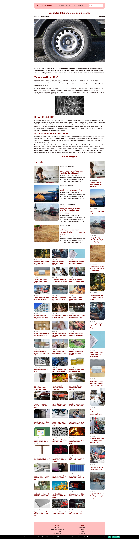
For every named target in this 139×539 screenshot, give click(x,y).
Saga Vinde (70, 185)
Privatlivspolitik (116, 536)
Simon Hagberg (71, 204)
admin (69, 225)
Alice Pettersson (45, 16)
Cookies (73, 5)
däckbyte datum (38, 82)
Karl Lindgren (71, 166)
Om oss (68, 5)
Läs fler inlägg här (69, 157)
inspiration (102, 16)
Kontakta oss (80, 5)
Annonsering (61, 5)
